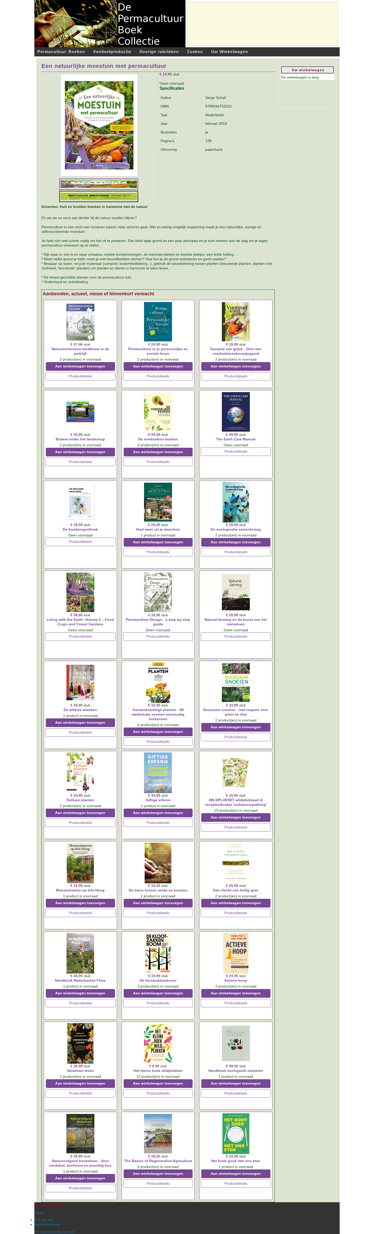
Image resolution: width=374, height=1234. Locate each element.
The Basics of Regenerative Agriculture (158, 1161)
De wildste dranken (80, 710)
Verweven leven (80, 1071)
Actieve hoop (235, 980)
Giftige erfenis (158, 800)
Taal (164, 115)
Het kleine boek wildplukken (158, 1071)
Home (39, 1213)
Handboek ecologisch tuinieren (235, 1071)
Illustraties (169, 132)
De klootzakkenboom (158, 980)
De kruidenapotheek (80, 529)
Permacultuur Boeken (61, 52)
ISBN (165, 106)
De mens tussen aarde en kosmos (158, 890)
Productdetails (80, 376)
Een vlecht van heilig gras (235, 890)
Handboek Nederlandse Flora (80, 980)
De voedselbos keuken (158, 439)
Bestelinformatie (47, 1224)
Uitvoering (169, 149)
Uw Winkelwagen (229, 52)
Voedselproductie (112, 52)
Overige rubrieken (159, 52)
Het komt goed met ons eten (235, 1161)
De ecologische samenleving (236, 529)
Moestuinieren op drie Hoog (80, 890)
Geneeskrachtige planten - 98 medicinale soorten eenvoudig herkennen (158, 714)
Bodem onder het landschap (80, 439)
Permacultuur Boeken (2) (54, 1232)
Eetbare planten (80, 800)
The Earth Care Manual (235, 439)
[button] (356, 1216)
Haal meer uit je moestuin (158, 529)
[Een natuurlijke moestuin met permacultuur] (99, 125)
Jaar (164, 123)
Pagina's (167, 141)
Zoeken (195, 52)
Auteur (166, 98)
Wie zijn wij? (44, 1220)
